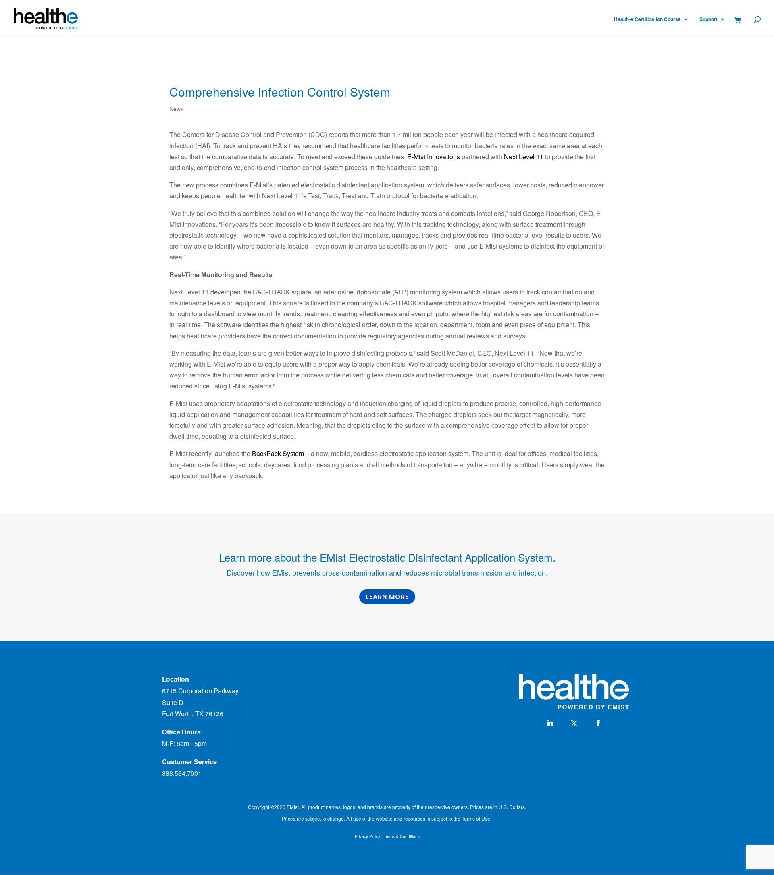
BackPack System (278, 453)
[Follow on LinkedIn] (549, 723)
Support (708, 19)
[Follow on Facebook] (598, 723)
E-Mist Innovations (433, 156)
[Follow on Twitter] (574, 723)
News (176, 109)
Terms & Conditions (402, 836)
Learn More (387, 596)
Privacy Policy (367, 836)
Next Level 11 (524, 156)
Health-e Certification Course (647, 19)
